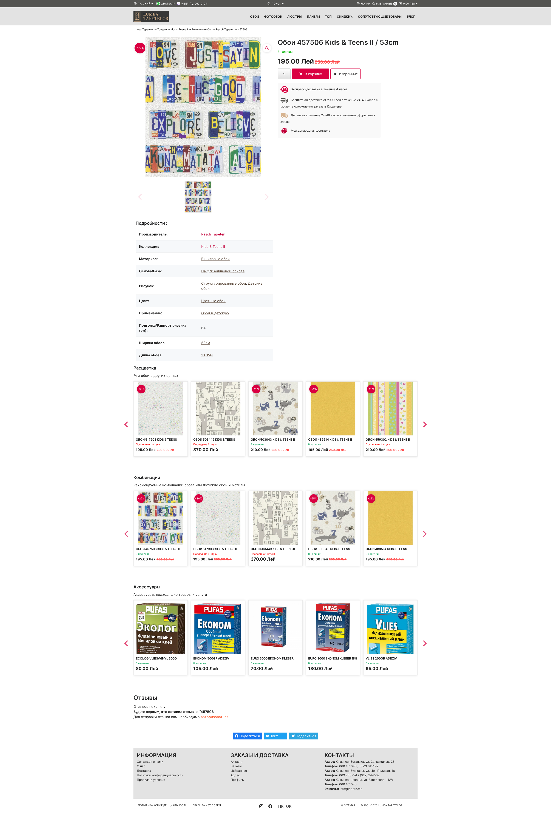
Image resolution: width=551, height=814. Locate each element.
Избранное (239, 770)
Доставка (144, 770)
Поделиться (249, 736)
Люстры (294, 16)
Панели (313, 16)
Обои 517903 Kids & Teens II (157, 439)
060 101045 (348, 784)
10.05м (207, 355)
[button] (198, 197)
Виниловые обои (215, 259)
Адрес (235, 775)
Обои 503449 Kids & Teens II (215, 439)
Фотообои (273, 16)
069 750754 (348, 775)
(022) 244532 (369, 775)
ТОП (328, 16)
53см (205, 343)
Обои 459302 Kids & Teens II (388, 439)
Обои (254, 16)
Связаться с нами (150, 761)
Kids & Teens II (213, 246)
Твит (273, 736)
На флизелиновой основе (223, 271)
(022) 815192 (368, 766)
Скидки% (345, 16)
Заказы (236, 766)
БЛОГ (411, 16)
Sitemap (349, 805)
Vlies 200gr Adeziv (381, 658)
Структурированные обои (223, 283)
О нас (141, 766)
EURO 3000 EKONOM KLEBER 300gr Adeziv (272, 660)
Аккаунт (237, 761)
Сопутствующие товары (380, 16)
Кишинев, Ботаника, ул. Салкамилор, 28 (365, 761)
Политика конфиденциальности (160, 775)
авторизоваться (214, 717)
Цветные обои (213, 301)
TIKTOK (284, 806)
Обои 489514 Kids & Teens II (330, 439)
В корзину (313, 74)
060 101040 (348, 766)
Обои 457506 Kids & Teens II (158, 549)
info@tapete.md (351, 789)
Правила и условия (151, 779)
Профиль (237, 779)
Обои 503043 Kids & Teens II (273, 439)
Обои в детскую (215, 313)
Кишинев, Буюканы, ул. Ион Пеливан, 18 (365, 770)
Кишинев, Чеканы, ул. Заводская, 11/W (364, 779)
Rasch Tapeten (213, 234)
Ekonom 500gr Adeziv (211, 658)
